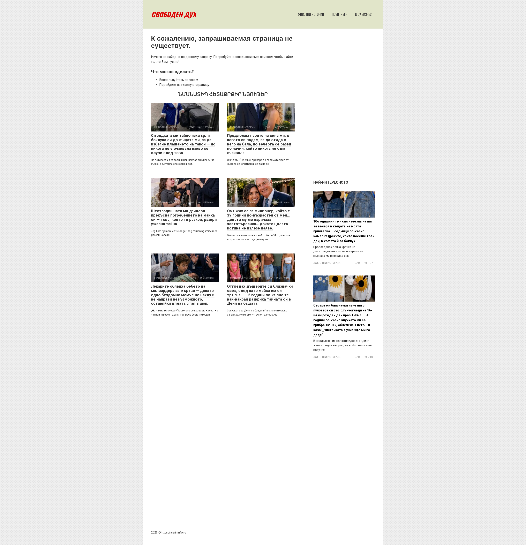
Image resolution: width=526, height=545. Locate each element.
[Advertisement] (344, 106)
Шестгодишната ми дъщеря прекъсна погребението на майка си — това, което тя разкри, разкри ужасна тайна (184, 217)
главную (188, 85)
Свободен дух (173, 14)
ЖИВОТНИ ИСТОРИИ (311, 14)
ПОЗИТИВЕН (339, 14)
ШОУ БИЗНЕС (363, 14)
